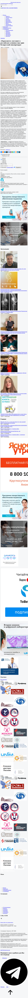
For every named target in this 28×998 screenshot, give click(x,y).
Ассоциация (6, 29)
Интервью (8, 19)
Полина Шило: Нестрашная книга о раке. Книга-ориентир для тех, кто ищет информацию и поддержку (14, 415)
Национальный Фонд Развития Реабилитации (11, 289)
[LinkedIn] (17, 152)
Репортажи (8, 20)
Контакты (8, 36)
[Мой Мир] (5, 152)
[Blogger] (16, 152)
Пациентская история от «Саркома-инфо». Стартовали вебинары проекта (14, 353)
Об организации (9, 30)
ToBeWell (3, 38)
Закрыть (2, 175)
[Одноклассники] (3, 152)
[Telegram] (8, 152)
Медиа (4, 15)
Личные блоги (9, 17)
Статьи (7, 18)
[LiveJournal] (19, 152)
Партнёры (8, 33)
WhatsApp (4, 958)
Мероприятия (9, 22)
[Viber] (10, 152)
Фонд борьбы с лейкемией (6, 393)
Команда (8, 31)
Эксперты (8, 32)
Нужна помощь (9, 25)
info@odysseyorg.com (5, 950)
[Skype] (14, 152)
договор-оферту (10, 167)
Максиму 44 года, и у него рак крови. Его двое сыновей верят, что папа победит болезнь (13, 269)
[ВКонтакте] (1, 152)
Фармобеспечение (7, 27)
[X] (7, 152)
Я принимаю (7, 167)
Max (7, 986)
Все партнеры (4, 679)
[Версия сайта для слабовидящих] (9, 7)
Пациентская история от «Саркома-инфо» (10, 428)
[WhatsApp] (12, 152)
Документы (8, 34)
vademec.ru (7, 149)
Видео (7, 23)
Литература (8, 24)
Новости (8, 16)
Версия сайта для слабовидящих (7, 922)
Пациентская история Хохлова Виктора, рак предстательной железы (14, 332)
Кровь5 (2, 372)
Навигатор (5, 26)
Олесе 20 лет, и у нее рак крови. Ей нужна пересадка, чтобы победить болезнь (14, 394)
